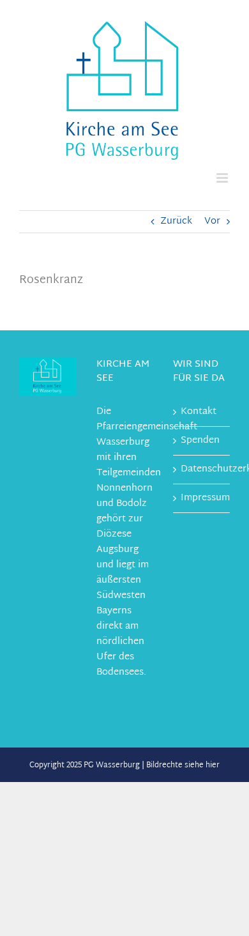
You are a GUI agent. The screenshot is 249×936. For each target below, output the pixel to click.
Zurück (176, 221)
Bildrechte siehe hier (183, 765)
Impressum (202, 498)
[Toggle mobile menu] (223, 178)
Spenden (200, 441)
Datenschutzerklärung (202, 469)
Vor (212, 221)
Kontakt (198, 412)
